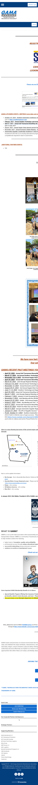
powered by (15, 782)
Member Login (32, 4)
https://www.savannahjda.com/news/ (16, 483)
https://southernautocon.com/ (18, 119)
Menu (2, 4)
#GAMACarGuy (27, 625)
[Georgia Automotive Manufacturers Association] (19, 14)
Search (34, 24)
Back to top (18, 778)
